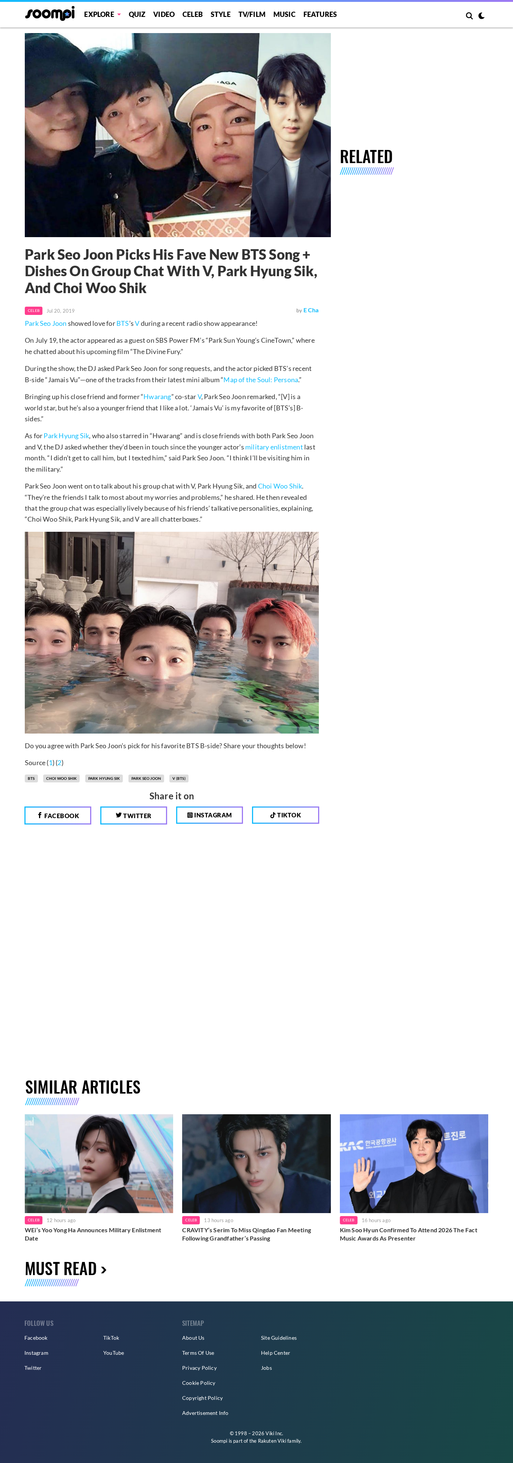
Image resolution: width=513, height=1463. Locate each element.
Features (320, 14)
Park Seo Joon (46, 323)
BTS (122, 323)
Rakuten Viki (272, 1441)
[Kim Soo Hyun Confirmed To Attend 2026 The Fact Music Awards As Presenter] (414, 1163)
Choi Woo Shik (280, 486)
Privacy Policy (199, 1368)
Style (221, 14)
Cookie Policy (199, 1383)
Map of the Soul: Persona (260, 379)
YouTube (113, 1353)
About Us (193, 1337)
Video (164, 14)
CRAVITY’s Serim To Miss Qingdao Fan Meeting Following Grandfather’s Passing (246, 1234)
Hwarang (157, 396)
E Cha (311, 309)
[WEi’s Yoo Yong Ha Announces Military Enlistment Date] (99, 1163)
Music (284, 14)
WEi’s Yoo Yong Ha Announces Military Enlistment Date (93, 1234)
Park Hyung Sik (66, 435)
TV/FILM (252, 14)
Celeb (193, 14)
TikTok (111, 1337)
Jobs (266, 1368)
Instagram (212, 814)
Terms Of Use (198, 1353)
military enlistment (274, 447)
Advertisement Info (205, 1413)
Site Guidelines (279, 1337)
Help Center (275, 1353)
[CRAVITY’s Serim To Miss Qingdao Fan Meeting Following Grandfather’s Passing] (256, 1163)
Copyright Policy (202, 1398)
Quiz (137, 14)
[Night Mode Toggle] (481, 16)
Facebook (61, 815)
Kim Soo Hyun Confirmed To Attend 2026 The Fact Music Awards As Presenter (408, 1234)
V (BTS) (178, 778)
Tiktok (288, 814)
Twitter (137, 815)
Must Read (61, 1268)
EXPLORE (99, 14)
